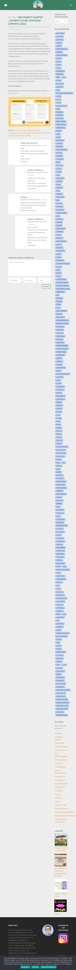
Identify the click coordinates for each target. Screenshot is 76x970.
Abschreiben (60, 33)
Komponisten (60, 336)
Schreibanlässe (60, 541)
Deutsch (60, 115)
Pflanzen (59, 465)
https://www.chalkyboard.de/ (64, 812)
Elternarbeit (59, 143)
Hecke (58, 269)
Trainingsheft (60, 617)
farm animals (60, 178)
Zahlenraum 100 (62, 699)
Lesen (59, 370)
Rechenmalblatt (61, 481)
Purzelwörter (60, 478)
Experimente (59, 165)
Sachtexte (60, 522)
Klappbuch (59, 313)
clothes (59, 96)
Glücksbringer (60, 250)
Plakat (59, 472)
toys (64, 614)
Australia (59, 64)
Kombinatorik (60, 332)
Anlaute (59, 58)
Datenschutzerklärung (48, 967)
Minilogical (59, 411)
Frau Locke (59, 763)
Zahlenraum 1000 (62, 705)
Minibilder (59, 405)
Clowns (58, 99)
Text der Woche (60, 601)
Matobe (59, 402)
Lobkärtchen (60, 376)
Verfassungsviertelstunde (63, 633)
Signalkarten (60, 553)
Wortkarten (60, 680)
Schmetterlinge (60, 531)
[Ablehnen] (74, 963)
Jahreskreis (60, 292)
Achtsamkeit (60, 36)
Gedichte (59, 234)
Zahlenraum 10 (61, 693)
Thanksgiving (60, 604)
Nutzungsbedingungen (62, 446)
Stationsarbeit (61, 579)
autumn (58, 67)
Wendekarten (60, 655)
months (59, 418)
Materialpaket (60, 396)
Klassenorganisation (62, 320)
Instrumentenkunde (62, 282)
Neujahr (59, 434)
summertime (60, 591)
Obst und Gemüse (61, 449)
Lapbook (59, 358)
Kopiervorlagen (62, 345)
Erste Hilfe (59, 152)
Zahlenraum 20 (61, 696)
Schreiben (59, 544)
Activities (59, 42)
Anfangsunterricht (62, 55)
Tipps (58, 614)
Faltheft (59, 171)
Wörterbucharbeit (61, 683)
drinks (58, 133)
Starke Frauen (60, 576)
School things (60, 538)
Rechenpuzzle (61, 484)
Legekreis (59, 361)
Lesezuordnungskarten (63, 373)
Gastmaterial (61, 228)
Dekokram (60, 112)
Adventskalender (62, 49)
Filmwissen (59, 193)
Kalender (59, 298)
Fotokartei (59, 206)
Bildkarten (60, 74)
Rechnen (37, 130)
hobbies (58, 276)
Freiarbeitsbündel (61, 212)
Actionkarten (60, 39)
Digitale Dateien (61, 124)
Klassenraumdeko (62, 323)
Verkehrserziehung (62, 636)
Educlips (57, 914)
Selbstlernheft (60, 550)
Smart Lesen (60, 556)
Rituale (58, 506)
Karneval (59, 301)
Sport (64, 566)
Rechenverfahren (26, 130)
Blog (58, 77)
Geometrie (59, 238)
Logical (58, 380)
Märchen (59, 430)
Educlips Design (60, 805)
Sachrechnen (60, 519)
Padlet (58, 462)
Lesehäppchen (61, 367)
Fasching (59, 181)
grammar (59, 253)
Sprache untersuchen (63, 569)
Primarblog (59, 791)
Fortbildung (59, 203)
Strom (58, 585)
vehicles (59, 629)
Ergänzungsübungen (62, 149)
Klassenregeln (60, 326)
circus (58, 89)
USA (58, 620)
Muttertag (59, 427)
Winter (59, 674)
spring (58, 572)
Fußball (59, 225)
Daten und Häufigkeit (61, 105)
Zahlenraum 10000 (23, 135)
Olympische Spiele (61, 453)
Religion (59, 503)
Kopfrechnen (60, 342)
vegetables (60, 626)
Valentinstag (60, 623)
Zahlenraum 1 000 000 (31, 133)
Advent (59, 45)
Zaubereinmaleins (61, 760)
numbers (59, 443)
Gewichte (59, 244)
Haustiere (59, 266)
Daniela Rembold (44, 27)
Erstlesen (59, 155)
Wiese (64, 664)
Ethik (58, 162)
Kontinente (60, 339)
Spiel (58, 566)
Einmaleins (60, 140)
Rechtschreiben (61, 494)
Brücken (59, 80)
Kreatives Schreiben (62, 348)
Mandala (59, 392)
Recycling (59, 497)
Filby (58, 190)
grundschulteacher (61, 746)
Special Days (60, 563)
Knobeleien (60, 329)
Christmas (60, 86)
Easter (58, 137)
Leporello (59, 364)
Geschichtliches (61, 241)
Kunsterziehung (61, 351)
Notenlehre (59, 440)
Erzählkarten (60, 159)
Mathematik (30, 27)
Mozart (58, 421)
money (58, 414)
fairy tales (59, 168)
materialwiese (60, 743)
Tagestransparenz (61, 598)
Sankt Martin (60, 528)
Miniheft (59, 408)
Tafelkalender (60, 595)
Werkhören (60, 658)
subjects (58, 588)
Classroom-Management (64, 93)
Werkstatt (59, 661)
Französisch (60, 209)
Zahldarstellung (60, 686)
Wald (58, 642)
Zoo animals (60, 712)
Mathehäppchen (60, 399)
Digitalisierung (61, 127)
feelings (58, 184)
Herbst (59, 273)
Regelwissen (59, 500)
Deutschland (60, 118)
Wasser (59, 645)
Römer (58, 516)
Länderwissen (60, 389)
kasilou (57, 801)
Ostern (59, 459)
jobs (58, 294)
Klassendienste (60, 317)
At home (59, 61)
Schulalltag (61, 547)
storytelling (59, 582)
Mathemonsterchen (61, 808)
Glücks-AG (59, 247)
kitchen (58, 307)
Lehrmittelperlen (60, 767)
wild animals (59, 667)
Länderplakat (60, 386)
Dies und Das (61, 121)
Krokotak (58, 798)
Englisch (59, 146)
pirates (58, 468)
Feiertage (59, 187)
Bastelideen (60, 71)
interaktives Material (62, 285)
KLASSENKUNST (61, 784)
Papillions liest (60, 777)
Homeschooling (61, 279)
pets (64, 462)
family (58, 174)
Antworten (44, 145)
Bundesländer (60, 83)
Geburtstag (60, 231)
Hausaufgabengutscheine (63, 263)
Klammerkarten (61, 310)
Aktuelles (59, 52)
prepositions (60, 475)
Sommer (59, 560)
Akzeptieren (25, 967)
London (59, 383)
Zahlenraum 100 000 (62, 702)
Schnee (59, 535)
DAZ (58, 109)
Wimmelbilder (60, 671)
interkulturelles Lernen (63, 288)
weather (59, 648)
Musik (58, 424)
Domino (59, 130)
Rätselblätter (60, 509)
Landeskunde (60, 355)
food (58, 200)
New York (59, 437)
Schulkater (58, 733)
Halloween (60, 260)
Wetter (58, 664)
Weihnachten (61, 652)
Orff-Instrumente (60, 456)
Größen (59, 257)
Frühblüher (60, 219)
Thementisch (60, 607)
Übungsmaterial (14, 133)
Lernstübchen (59, 780)
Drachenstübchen (61, 750)
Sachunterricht (62, 525)
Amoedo (58, 794)
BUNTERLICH (60, 787)
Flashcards (60, 197)
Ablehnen (35, 967)
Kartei (16, 130)
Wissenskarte (60, 677)
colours (59, 102)
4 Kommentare (15, 29)
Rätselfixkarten (60, 512)
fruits (58, 216)
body (64, 77)
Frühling (59, 222)
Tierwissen (60, 611)
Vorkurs (59, 639)
